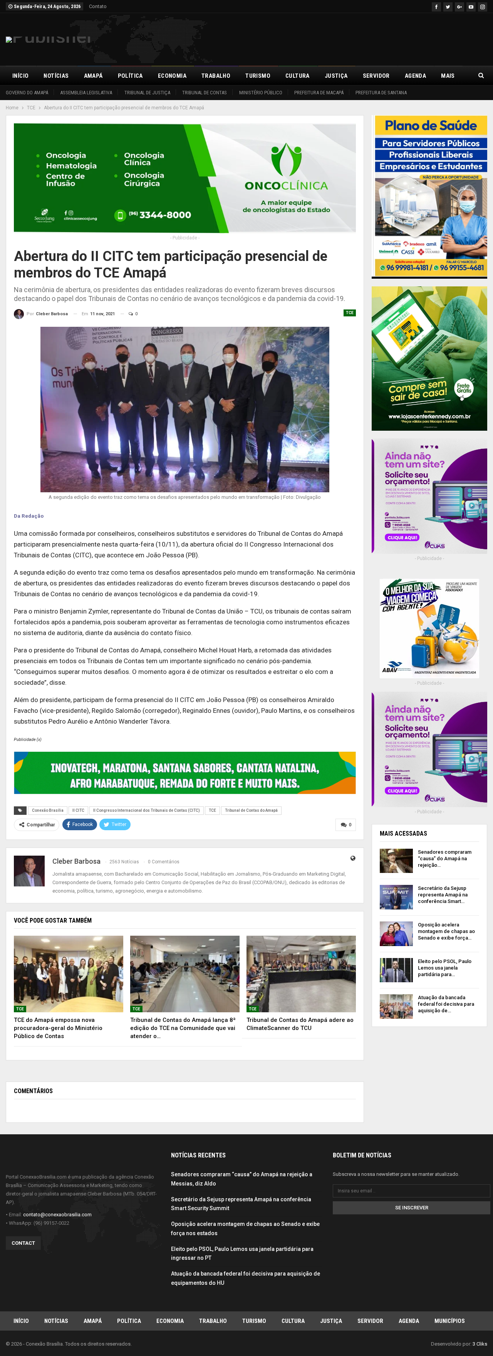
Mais (448, 75)
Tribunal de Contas (204, 92)
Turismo (257, 75)
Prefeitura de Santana (381, 92)
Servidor (376, 75)
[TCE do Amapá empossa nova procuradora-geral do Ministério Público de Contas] (68, 974)
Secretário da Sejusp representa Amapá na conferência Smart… (443, 894)
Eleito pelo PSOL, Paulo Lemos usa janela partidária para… (444, 967)
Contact (23, 1243)
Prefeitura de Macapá (319, 92)
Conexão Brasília (48, 810)
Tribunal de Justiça (147, 92)
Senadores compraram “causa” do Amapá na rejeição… (444, 858)
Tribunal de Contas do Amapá (251, 810)
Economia (172, 75)
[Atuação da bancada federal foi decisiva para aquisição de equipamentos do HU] (396, 1006)
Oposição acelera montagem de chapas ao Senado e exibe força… (446, 931)
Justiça (336, 75)
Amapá (93, 75)
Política (130, 75)
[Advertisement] (347, 38)
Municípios (449, 1321)
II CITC (78, 810)
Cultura (297, 75)
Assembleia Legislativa (86, 92)
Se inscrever (411, 1208)
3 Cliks (480, 1344)
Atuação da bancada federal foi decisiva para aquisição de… (446, 1004)
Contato (98, 6)
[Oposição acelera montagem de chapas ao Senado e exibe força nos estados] (396, 933)
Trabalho (215, 75)
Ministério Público (260, 92)
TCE (350, 313)
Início (20, 75)
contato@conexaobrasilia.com (57, 1214)
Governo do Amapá (27, 92)
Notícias (56, 75)
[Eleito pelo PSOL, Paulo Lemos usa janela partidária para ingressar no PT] (396, 970)
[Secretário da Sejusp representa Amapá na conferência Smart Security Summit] (396, 897)
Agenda (415, 75)
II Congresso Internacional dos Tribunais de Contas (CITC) (146, 810)
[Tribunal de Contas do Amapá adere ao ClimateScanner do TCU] (301, 974)
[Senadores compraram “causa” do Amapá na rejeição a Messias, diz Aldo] (396, 861)
